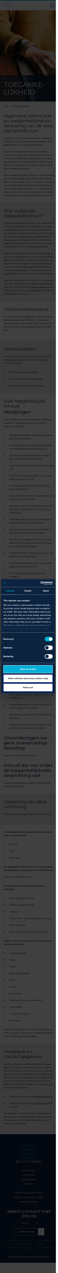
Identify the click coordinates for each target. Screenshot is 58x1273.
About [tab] (46, 591)
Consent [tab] (10, 591)
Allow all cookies (28, 669)
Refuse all (28, 687)
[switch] (49, 647)
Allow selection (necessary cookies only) (28, 678)
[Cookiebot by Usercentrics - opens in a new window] (40, 583)
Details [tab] (27, 591)
